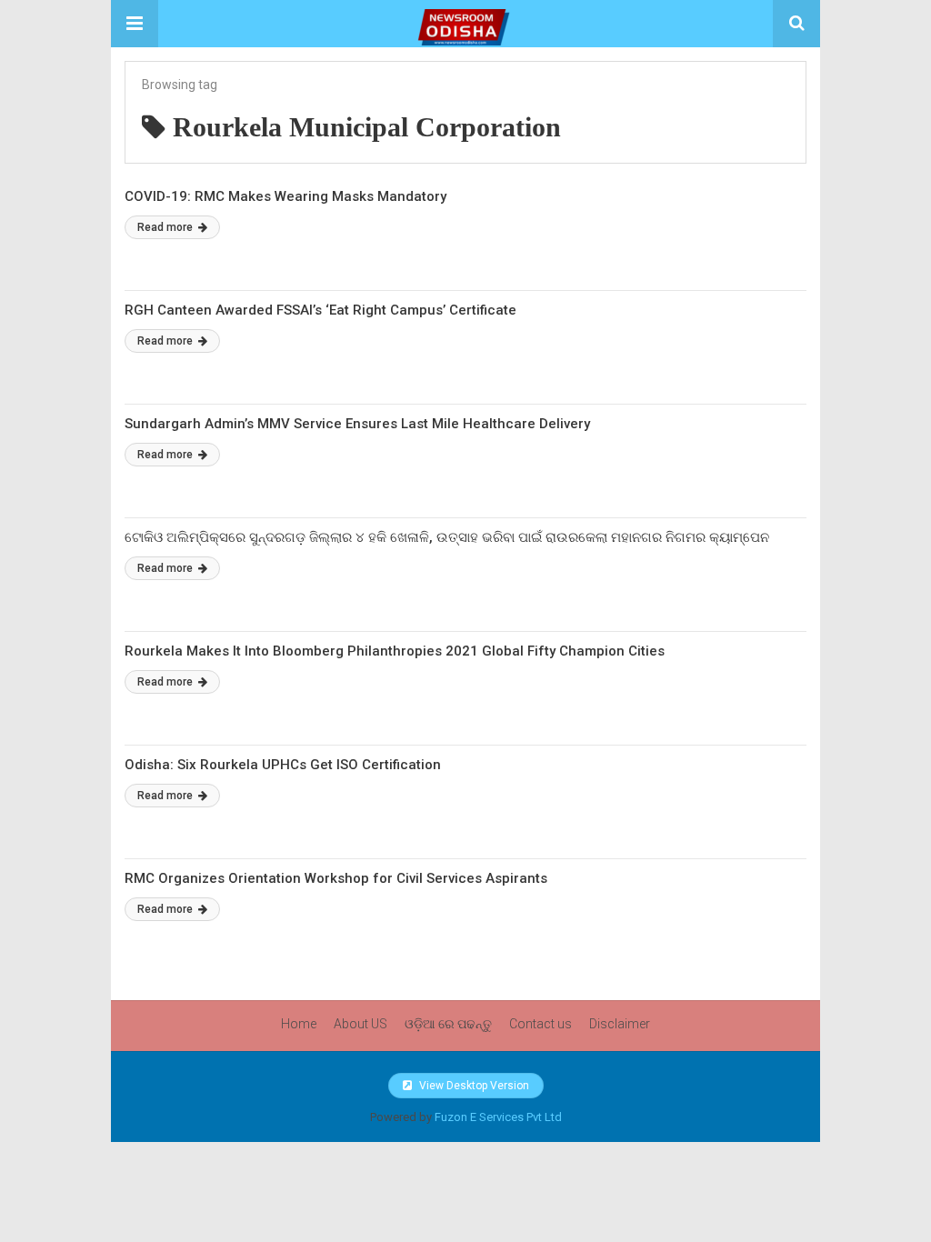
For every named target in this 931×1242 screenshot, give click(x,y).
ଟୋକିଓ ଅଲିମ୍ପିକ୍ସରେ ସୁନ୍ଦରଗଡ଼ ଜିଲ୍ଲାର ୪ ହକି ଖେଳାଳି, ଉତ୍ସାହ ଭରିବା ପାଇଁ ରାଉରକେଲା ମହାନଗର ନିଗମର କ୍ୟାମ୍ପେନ (447, 537)
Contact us (540, 1024)
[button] (134, 23)
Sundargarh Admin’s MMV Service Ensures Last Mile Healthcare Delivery (357, 424)
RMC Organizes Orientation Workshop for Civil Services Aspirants (336, 878)
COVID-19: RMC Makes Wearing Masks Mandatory (285, 196)
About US (360, 1024)
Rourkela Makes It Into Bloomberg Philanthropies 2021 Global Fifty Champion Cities (395, 651)
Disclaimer (619, 1024)
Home (298, 1024)
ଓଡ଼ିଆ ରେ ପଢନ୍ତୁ (448, 1024)
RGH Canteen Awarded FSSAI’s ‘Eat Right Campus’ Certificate (320, 310)
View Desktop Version (472, 1085)
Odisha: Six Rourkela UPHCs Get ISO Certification (283, 764)
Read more (166, 227)
